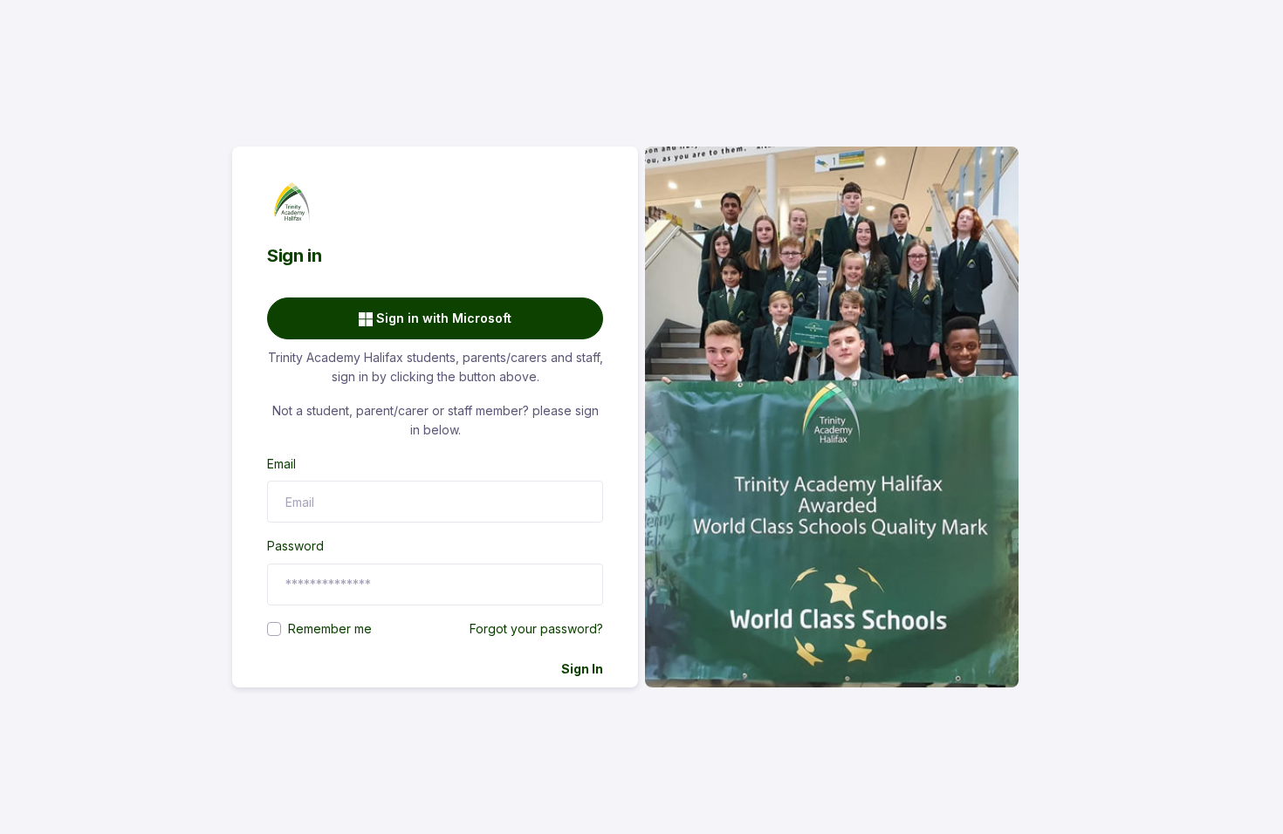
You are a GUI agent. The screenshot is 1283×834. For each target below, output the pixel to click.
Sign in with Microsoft (442, 318)
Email (281, 463)
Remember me (330, 628)
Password (295, 545)
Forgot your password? (536, 628)
